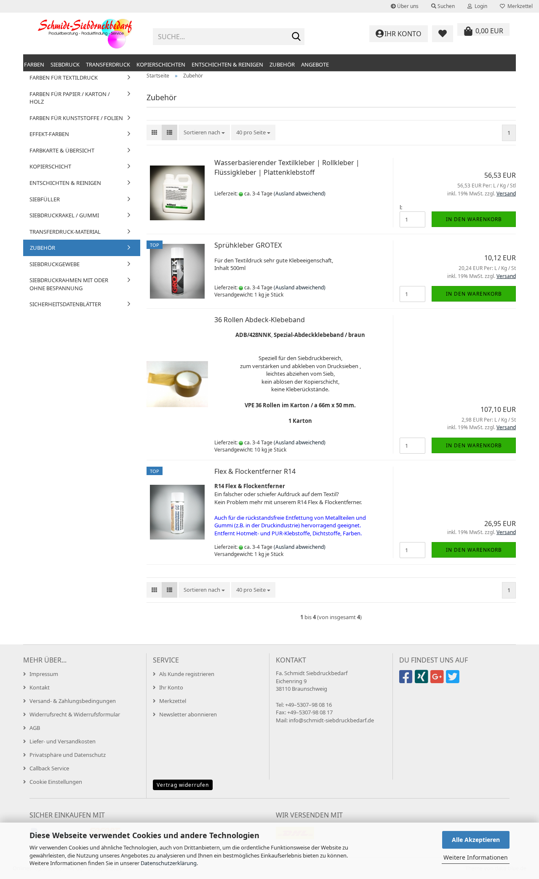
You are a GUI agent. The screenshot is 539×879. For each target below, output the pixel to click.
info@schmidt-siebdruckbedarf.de (331, 720)
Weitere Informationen (475, 857)
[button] (154, 132)
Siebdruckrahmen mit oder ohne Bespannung (68, 284)
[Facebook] (407, 680)
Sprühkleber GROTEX (248, 245)
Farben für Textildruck (63, 77)
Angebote (315, 64)
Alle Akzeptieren (476, 840)
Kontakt (39, 687)
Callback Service (49, 768)
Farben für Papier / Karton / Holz (69, 98)
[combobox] (204, 132)
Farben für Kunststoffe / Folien (76, 118)
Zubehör (282, 64)
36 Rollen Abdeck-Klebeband (259, 319)
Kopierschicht (50, 166)
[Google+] (438, 680)
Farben (34, 64)
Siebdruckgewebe (54, 264)
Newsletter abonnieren (188, 714)
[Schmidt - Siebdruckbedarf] (84, 33)
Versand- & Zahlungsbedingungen (72, 701)
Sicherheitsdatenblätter (65, 304)
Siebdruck (65, 64)
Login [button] (479, 6)
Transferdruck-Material (65, 231)
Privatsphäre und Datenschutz (67, 755)
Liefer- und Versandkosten (62, 741)
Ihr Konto (171, 687)
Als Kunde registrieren (186, 674)
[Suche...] (296, 37)
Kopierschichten (160, 64)
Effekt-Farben (49, 134)
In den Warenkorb (474, 219)
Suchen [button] (445, 6)
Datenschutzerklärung (169, 863)
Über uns (407, 6)
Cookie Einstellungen (55, 781)
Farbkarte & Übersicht (61, 150)
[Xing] (422, 680)
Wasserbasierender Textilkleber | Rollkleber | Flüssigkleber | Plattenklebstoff (287, 167)
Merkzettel (519, 6)
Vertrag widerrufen (183, 784)
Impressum (43, 674)
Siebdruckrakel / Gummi (64, 215)
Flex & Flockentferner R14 (255, 471)
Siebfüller (44, 199)
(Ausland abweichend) (300, 193)
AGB (34, 728)
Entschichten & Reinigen (227, 64)
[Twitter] (454, 680)
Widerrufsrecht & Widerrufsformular (74, 714)
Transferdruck (108, 64)
